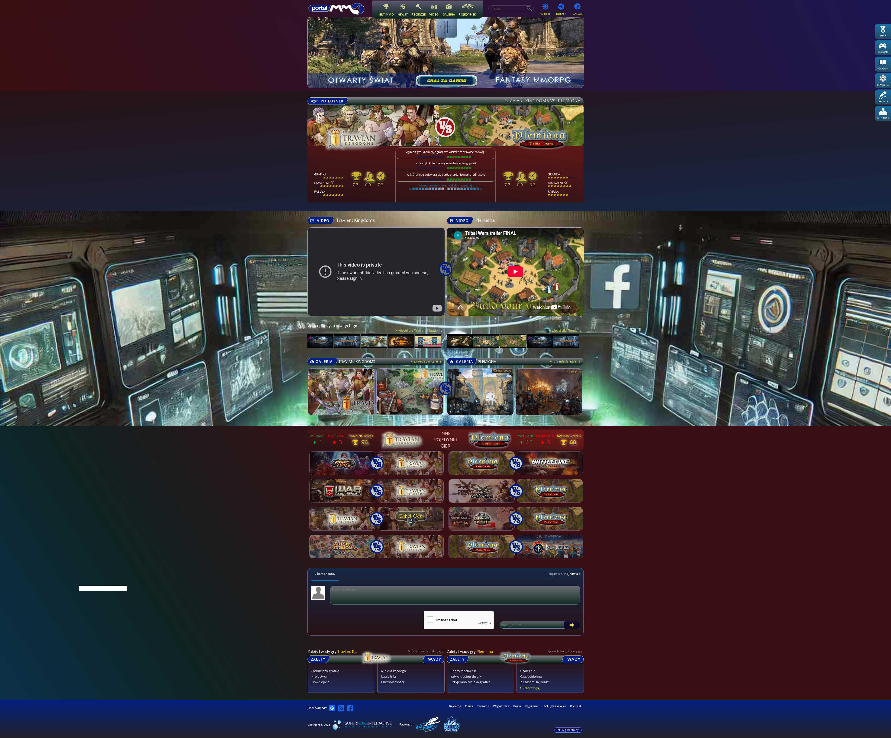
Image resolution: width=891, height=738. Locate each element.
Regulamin (532, 706)
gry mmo (386, 14)
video (434, 14)
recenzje (419, 14)
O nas (469, 706)
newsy (402, 14)
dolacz (561, 14)
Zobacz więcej (531, 688)
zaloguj (545, 14)
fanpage (577, 14)
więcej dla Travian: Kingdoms (420, 330)
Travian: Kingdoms (355, 220)
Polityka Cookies (554, 706)
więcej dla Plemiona (566, 330)
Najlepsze (555, 574)
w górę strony (570, 730)
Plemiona (485, 220)
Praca (517, 706)
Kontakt (575, 706)
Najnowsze (572, 574)
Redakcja (483, 706)
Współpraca (501, 706)
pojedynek (467, 14)
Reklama (455, 706)
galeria (448, 14)
